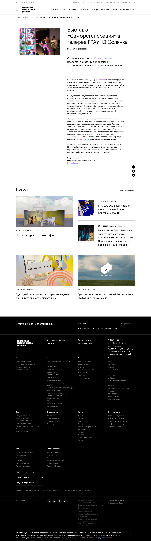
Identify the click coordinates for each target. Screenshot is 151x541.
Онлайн (111, 385)
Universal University (27, 2)
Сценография (51, 377)
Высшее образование (24, 358)
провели (102, 80)
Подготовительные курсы (25, 364)
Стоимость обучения (116, 418)
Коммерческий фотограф (25, 429)
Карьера (95, 9)
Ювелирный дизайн (54, 375)
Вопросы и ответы (115, 427)
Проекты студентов (127, 9)
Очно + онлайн (113, 396)
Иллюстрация (52, 366)
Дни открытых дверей (109, 9)
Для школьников (53, 412)
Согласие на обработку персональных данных (87, 501)
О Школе (72, 9)
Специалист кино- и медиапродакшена (23, 417)
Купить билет (72, 163)
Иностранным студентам (117, 421)
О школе (26, 17)
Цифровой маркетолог (24, 423)
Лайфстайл (112, 378)
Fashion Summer (53, 463)
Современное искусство (56, 369)
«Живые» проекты (53, 455)
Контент (111, 367)
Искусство (112, 391)
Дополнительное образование (59, 358)
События (89, 2)
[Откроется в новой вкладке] (49, 501)
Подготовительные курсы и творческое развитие (57, 394)
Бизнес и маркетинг (23, 367)
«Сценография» (103, 58)
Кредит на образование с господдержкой (88, 515)
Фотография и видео (54, 380)
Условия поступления (116, 416)
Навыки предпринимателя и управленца (118, 382)
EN (17, 2)
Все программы (22, 370)
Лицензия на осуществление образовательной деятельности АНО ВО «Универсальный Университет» (90, 522)
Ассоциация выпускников (25, 452)
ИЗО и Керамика (53, 401)
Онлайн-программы (85, 358)
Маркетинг (81, 375)
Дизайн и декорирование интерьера (60, 388)
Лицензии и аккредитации (87, 427)
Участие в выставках (23, 463)
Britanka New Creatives (55, 460)
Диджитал (112, 372)
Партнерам (111, 2)
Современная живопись (86, 370)
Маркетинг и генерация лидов (119, 388)
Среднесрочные (53, 398)
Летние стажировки (23, 466)
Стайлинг (81, 367)
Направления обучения (58, 9)
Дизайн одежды (83, 364)
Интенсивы (112, 358)
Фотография (113, 394)
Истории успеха (99, 2)
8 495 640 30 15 (124, 2)
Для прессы (82, 429)
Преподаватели (83, 424)
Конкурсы (19, 460)
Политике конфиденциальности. (100, 538)
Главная (18, 17)
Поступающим (84, 9)
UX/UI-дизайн (83, 372)
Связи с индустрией (85, 437)
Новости (76, 2)
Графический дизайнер (24, 421)
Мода (110, 362)
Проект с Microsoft (54, 466)
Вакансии (81, 440)
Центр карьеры (21, 455)
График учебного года (116, 424)
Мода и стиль (52, 372)
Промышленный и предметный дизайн (58, 384)
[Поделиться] (133, 167)
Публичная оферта (85, 508)
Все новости (130, 191)
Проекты (39, 230)
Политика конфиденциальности (90, 505)
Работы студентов (85, 344)
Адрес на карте (114, 346)
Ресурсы (81, 432)
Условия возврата (85, 511)
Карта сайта (82, 528)
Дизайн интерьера (84, 362)
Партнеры (81, 435)
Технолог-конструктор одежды (27, 426)
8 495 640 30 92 (115, 340)
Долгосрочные (52, 421)
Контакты (81, 443)
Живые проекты (21, 458)
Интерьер (112, 375)
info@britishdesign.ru (117, 343)
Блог (82, 2)
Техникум (19, 412)
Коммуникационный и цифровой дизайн (58, 363)
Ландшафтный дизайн (54, 403)
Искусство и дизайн (23, 362)
